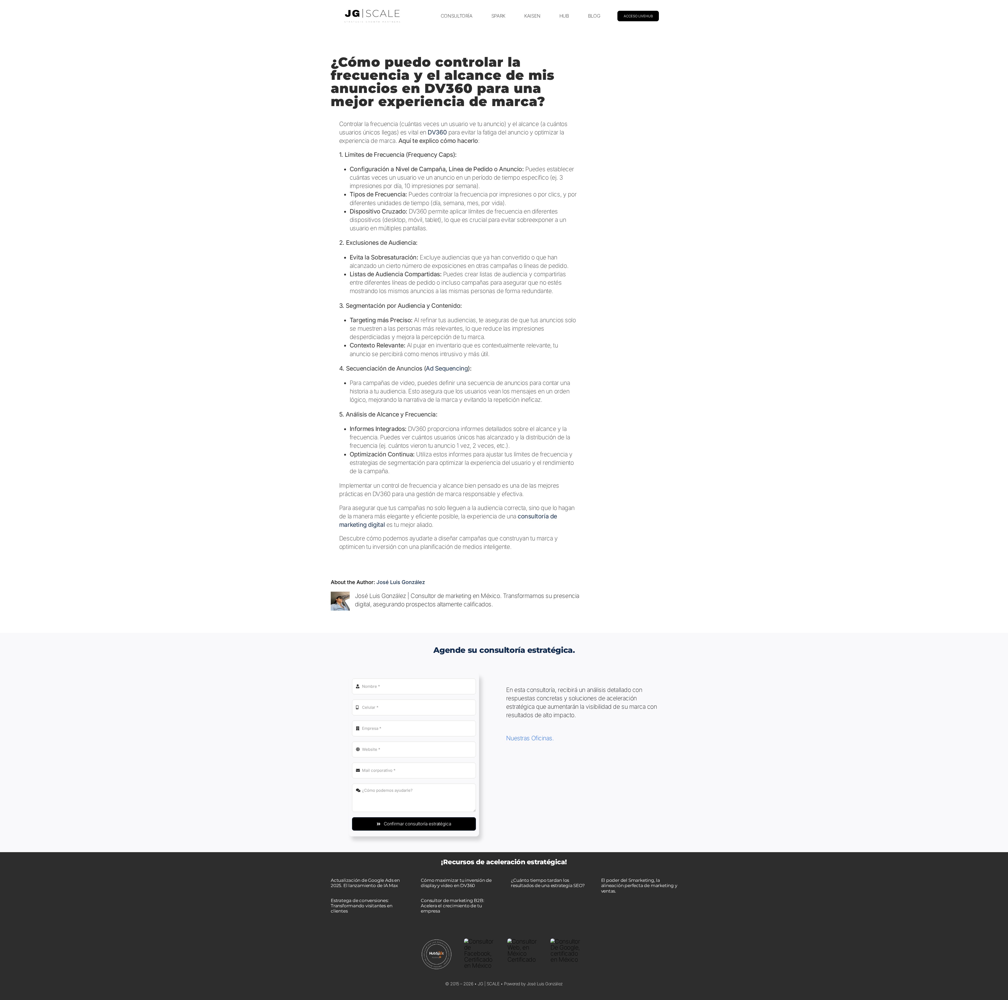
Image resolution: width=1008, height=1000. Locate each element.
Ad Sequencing (447, 368)
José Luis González (400, 582)
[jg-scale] (372, 10)
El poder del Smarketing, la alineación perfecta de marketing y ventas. (639, 886)
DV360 (437, 132)
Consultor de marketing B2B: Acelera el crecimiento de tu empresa (452, 906)
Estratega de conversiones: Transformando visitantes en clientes (361, 906)
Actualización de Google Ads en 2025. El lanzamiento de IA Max (365, 883)
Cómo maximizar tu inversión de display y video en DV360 (456, 883)
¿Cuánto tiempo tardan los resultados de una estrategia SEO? (548, 883)
